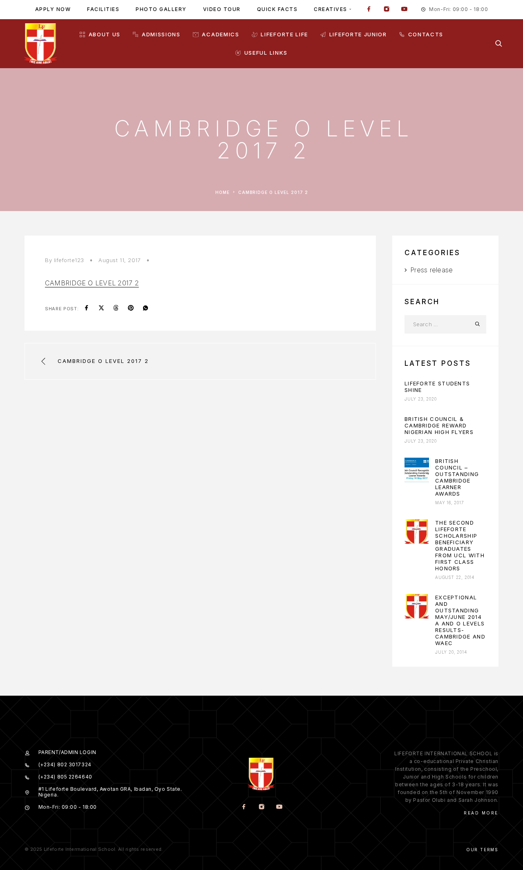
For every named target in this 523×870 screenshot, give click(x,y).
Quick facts (277, 9)
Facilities (103, 9)
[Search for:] (436, 324)
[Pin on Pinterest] (130, 309)
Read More (481, 812)
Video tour (222, 9)
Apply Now (53, 9)
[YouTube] (404, 9)
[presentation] (417, 470)
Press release (431, 270)
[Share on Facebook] (86, 309)
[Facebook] (369, 9)
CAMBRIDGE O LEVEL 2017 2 (92, 283)
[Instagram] (386, 9)
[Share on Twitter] (101, 309)
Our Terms (482, 849)
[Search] (499, 43)
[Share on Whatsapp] (145, 309)
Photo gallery (161, 9)
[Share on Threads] (116, 309)
